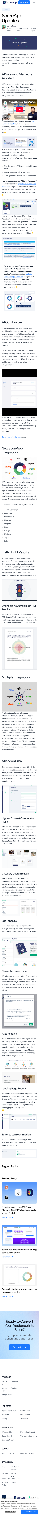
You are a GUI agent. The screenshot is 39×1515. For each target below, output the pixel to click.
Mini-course (25, 1415)
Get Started (24, 2)
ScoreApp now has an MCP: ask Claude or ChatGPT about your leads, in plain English (19, 1210)
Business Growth (8, 1440)
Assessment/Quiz (9, 1411)
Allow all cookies (30, 1512)
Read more (6, 1217)
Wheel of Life (7, 1432)
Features (14, 1382)
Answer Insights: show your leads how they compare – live (19, 1290)
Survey (4, 1418)
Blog (3, 1467)
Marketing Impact (27, 1432)
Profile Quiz (25, 1411)
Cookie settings (10, 1512)
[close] (35, 1497)
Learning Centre (26, 1453)
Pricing (14, 1388)
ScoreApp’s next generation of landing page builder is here (19, 1251)
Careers (14, 1482)
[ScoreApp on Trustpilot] (32, 1497)
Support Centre (8, 1453)
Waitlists (5, 1415)
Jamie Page (11, 26)
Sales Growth (7, 1436)
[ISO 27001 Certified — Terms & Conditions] (4, 1497)
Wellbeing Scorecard (28, 1436)
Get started (18, 1347)
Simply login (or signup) (11, 437)
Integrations (7, 1395)
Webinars (24, 1418)
